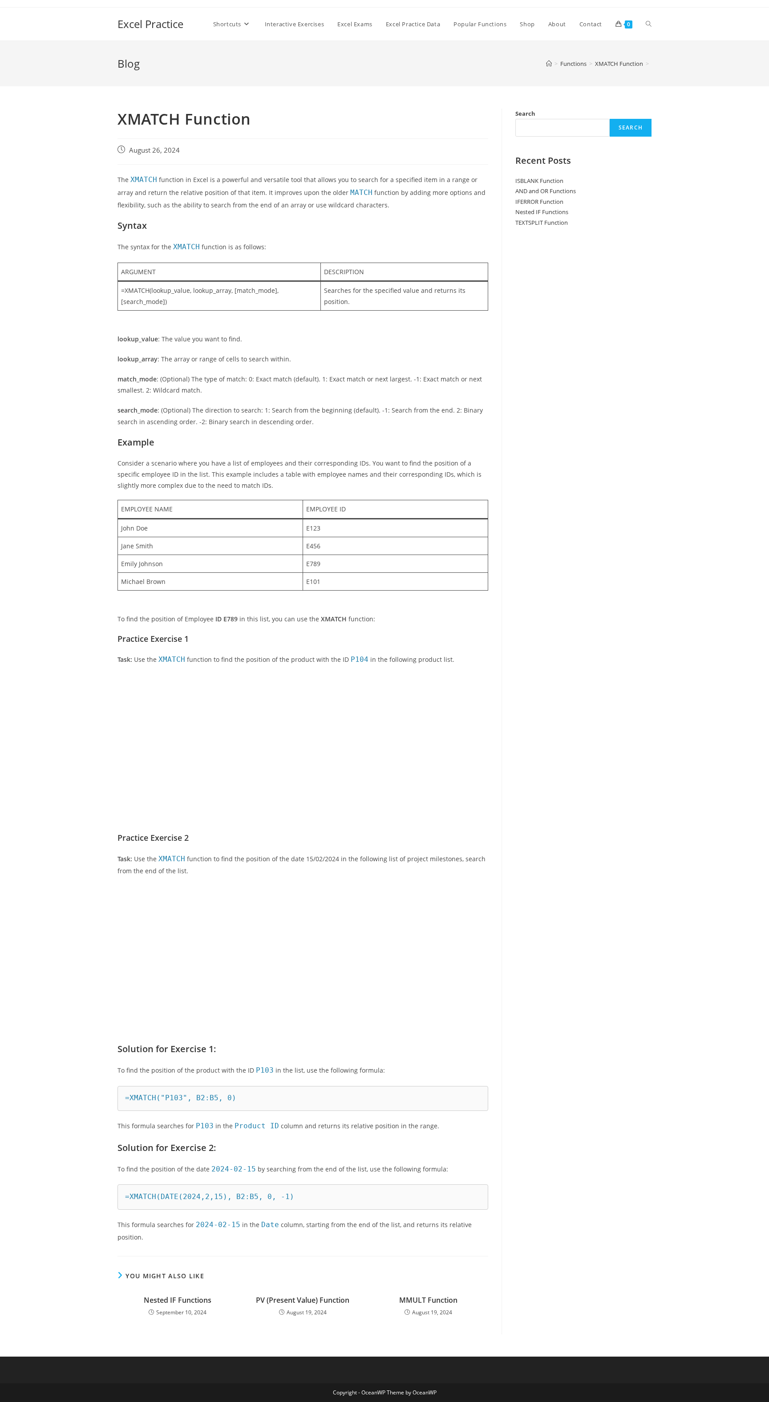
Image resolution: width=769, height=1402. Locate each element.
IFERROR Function (539, 202)
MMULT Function (428, 1300)
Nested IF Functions (177, 1300)
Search (525, 113)
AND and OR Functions (545, 191)
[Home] (549, 64)
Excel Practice (150, 23)
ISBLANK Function (539, 181)
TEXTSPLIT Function (541, 223)
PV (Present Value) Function (302, 1300)
